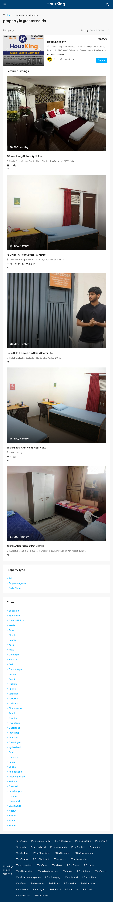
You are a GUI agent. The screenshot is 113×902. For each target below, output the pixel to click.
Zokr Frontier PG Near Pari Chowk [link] (25, 545)
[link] (23, 50)
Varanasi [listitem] (13, 693)
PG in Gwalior (22, 859)
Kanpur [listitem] (12, 825)
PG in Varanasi (37, 883)
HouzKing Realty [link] (56, 41)
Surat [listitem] (11, 752)
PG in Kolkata (83, 871)
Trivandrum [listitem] (14, 722)
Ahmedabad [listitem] (15, 771)
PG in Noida (21, 840)
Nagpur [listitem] (13, 674)
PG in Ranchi (100, 871)
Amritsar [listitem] (13, 737)
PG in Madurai (71, 889)
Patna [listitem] (12, 820)
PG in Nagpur (39, 889)
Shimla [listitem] (12, 635)
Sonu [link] (56, 59)
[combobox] (99, 30)
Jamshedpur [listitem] (15, 791)
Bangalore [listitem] (14, 615)
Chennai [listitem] (13, 786)
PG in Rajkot (89, 889)
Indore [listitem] (12, 815)
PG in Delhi (21, 847)
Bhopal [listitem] (12, 766)
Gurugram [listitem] (14, 654)
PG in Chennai (41, 895)
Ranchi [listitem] (12, 713)
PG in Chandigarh (41, 853)
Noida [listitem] (12, 625)
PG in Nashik (70, 883)
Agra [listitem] (11, 649)
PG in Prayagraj (52, 877)
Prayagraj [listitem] (14, 732)
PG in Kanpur (60, 859)
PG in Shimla (101, 840)
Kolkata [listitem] (13, 781)
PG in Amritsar (78, 847)
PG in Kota (68, 871)
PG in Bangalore (63, 840)
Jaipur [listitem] (12, 761)
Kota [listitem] (11, 644)
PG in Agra (89, 865)
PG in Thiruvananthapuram (28, 877)
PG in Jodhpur (22, 853)
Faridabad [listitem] (14, 800)
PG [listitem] (10, 578)
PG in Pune (42, 865)
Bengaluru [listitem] (14, 610)
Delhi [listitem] (11, 664)
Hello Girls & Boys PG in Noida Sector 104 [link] (30, 352)
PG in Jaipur (57, 865)
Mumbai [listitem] (13, 659)
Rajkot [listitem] (12, 688)
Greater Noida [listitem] (16, 620)
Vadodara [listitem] (14, 698)
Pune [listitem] (11, 630)
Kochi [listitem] (12, 678)
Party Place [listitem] (15, 588)
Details (101, 60)
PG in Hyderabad (24, 865)
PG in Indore (95, 847)
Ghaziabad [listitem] (14, 727)
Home (9, 15)
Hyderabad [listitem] (15, 747)
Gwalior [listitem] (13, 717)
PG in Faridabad (38, 847)
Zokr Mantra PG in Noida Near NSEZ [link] (26, 447)
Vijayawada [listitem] (15, 805)
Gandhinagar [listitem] (16, 669)
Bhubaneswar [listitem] (16, 708)
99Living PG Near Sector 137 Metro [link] (26, 254)
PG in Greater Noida (40, 840)
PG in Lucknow (88, 883)
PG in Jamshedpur (79, 859)
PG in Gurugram (62, 853)
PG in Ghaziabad (41, 859)
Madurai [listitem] (13, 683)
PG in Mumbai (71, 877)
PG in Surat (21, 883)
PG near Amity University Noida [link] (24, 156)
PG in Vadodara (23, 895)
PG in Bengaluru (83, 840)
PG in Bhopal (73, 865)
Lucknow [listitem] (13, 757)
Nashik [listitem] (12, 639)
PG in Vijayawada (58, 847)
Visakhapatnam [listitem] (17, 776)
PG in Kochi (55, 889)
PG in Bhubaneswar (84, 853)
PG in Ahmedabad (24, 871)
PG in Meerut (22, 889)
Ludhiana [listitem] (14, 703)
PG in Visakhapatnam (48, 871)
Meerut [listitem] (12, 810)
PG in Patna (54, 883)
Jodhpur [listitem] (13, 796)
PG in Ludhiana (89, 877)
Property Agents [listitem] (17, 583)
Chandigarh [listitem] (15, 742)
